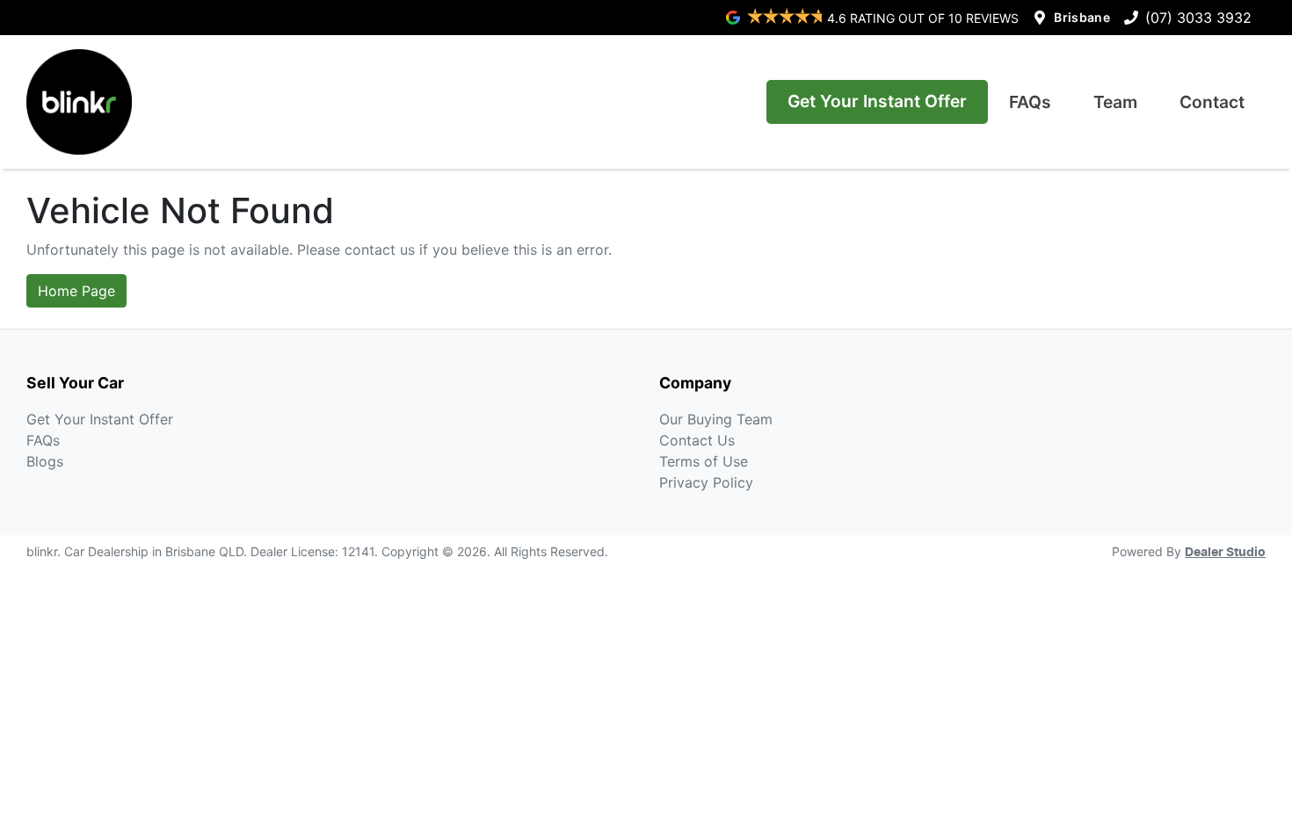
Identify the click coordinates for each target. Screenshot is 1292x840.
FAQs (1030, 101)
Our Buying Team (716, 419)
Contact (1212, 101)
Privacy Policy (706, 482)
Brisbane (1082, 17)
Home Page (76, 291)
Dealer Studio (1225, 553)
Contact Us (697, 440)
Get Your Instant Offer (877, 101)
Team (1115, 101)
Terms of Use (703, 461)
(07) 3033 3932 (1198, 17)
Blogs (44, 461)
